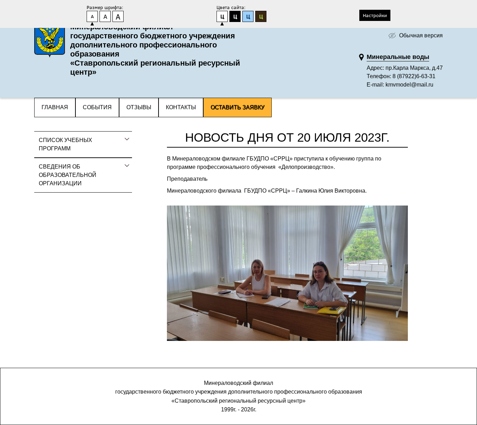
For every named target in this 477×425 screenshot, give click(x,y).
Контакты (181, 107)
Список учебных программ (65, 144)
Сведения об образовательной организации (67, 175)
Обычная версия (421, 35)
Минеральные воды (398, 56)
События (97, 107)
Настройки (375, 15)
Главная (55, 107)
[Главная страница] (49, 41)
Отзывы (138, 107)
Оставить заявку (237, 107)
